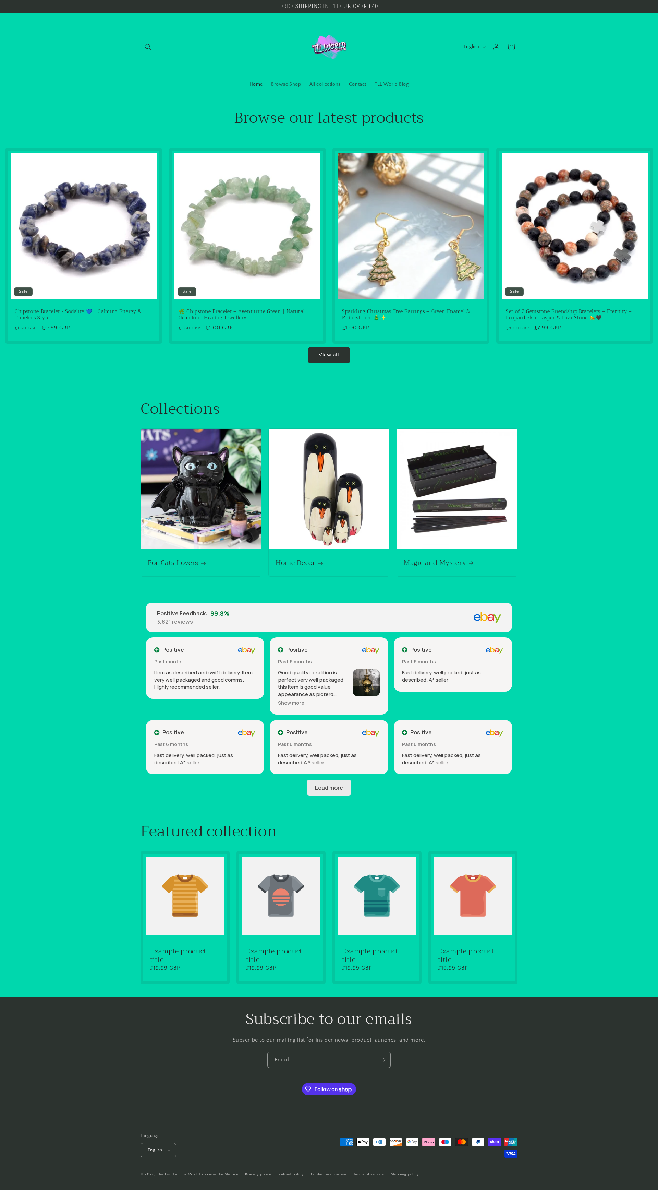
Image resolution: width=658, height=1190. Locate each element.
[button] (148, 47)
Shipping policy (405, 1174)
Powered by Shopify (220, 1174)
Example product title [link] (178, 955)
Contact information (328, 1174)
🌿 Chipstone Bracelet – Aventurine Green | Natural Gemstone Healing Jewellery (242, 314)
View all (329, 355)
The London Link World (178, 1174)
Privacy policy (258, 1174)
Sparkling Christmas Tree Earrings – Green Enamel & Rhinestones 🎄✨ (406, 314)
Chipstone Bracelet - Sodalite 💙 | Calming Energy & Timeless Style (78, 314)
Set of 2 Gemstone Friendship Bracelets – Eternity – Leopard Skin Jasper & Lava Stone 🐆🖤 (569, 314)
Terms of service (368, 1174)
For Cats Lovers (173, 562)
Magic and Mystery (435, 562)
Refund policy (291, 1174)
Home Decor (296, 562)
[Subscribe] (382, 1060)
